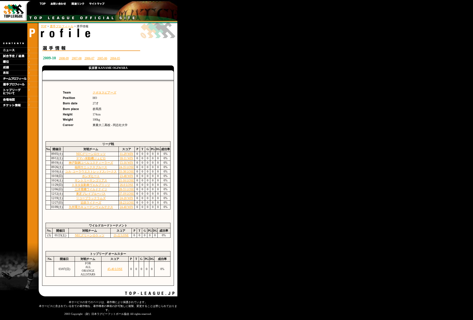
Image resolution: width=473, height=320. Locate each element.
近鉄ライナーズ (91, 202)
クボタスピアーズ (104, 92)
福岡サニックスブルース (91, 167)
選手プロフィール (61, 26)
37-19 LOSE (126, 193)
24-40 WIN (126, 207)
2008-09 (64, 58)
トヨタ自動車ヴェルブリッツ (91, 185)
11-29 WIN (126, 154)
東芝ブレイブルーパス (91, 193)
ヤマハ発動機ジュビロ (91, 158)
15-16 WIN (126, 162)
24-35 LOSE (126, 167)
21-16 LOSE (126, 180)
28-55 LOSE (126, 189)
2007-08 (77, 58)
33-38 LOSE (126, 171)
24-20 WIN (126, 198)
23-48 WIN (126, 176)
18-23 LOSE (126, 202)
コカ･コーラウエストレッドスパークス (91, 171)
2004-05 (115, 58)
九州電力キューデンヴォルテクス (91, 207)
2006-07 (89, 58)
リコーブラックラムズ (91, 198)
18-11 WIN (126, 158)
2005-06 (102, 58)
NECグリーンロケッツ (91, 154)
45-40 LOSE (114, 269)
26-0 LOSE (126, 185)
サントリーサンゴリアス (91, 180)
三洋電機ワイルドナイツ (91, 189)
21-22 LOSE (121, 235)
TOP (44, 26)
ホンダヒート (91, 176)
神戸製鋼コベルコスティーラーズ (91, 162)
